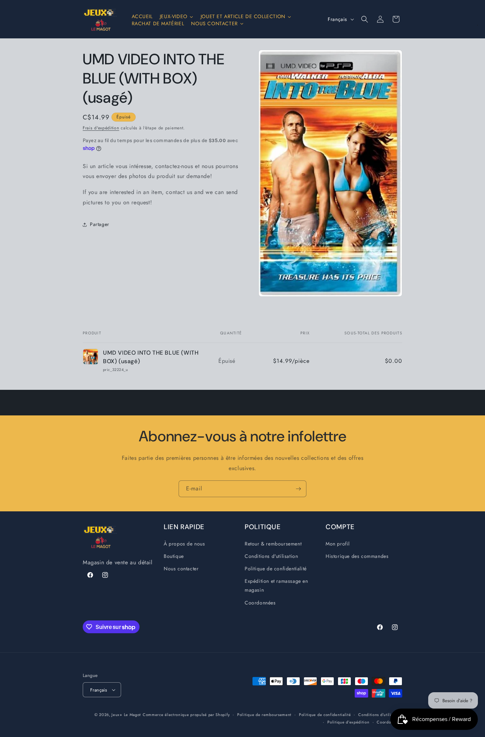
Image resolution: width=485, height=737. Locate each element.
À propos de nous (184, 543)
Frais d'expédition (101, 128)
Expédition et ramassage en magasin (276, 585)
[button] (364, 19)
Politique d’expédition (348, 722)
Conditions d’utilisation (380, 714)
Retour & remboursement (273, 543)
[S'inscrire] (298, 488)
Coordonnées (260, 602)
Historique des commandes (357, 556)
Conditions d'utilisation (271, 556)
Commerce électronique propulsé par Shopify (186, 714)
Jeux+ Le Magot (126, 714)
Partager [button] (99, 224)
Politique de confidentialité (276, 568)
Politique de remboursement (264, 714)
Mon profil (338, 543)
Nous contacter (181, 568)
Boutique (174, 556)
